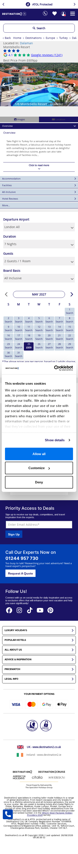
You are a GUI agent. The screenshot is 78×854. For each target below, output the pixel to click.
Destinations (33, 38)
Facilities (7, 185)
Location (60, 119)
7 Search (59, 319)
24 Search (18, 345)
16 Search (8, 337)
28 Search (59, 345)
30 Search (8, 354)
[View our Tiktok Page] (30, 609)
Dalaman (26, 43)
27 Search (49, 345)
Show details (55, 440)
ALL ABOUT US (13, 650)
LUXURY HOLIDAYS (16, 630)
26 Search (39, 345)
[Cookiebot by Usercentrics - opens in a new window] (55, 368)
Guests (8, 253)
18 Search (28, 337)
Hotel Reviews (10, 198)
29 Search (69, 345)
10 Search (18, 328)
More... (6, 205)
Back (8, 38)
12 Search (39, 328)
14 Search (59, 328)
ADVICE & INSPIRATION (18, 659)
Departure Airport (16, 219)
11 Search (28, 328)
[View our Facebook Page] (9, 609)
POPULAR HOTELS (15, 640)
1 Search (69, 311)
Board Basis (11, 270)
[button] (4, 84)
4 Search (28, 319)
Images (20, 119)
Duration (9, 236)
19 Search (39, 337)
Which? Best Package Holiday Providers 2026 (50, 813)
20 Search (49, 337)
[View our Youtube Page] (40, 609)
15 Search (69, 328)
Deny (39, 482)
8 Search (69, 319)
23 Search (8, 345)
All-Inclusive (9, 192)
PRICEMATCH (12, 669)
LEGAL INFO (11, 679)
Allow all (39, 454)
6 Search (49, 319)
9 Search (8, 328)
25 (28, 345)
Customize (36, 468)
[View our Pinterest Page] (50, 609)
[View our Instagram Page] (19, 609)
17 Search (18, 337)
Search (40, 28)
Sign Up (14, 534)
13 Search (49, 328)
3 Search (18, 319)
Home (17, 38)
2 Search (8, 319)
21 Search (59, 337)
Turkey (63, 38)
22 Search (69, 337)
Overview (7, 125)
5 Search (39, 319)
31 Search (18, 354)
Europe (50, 38)
